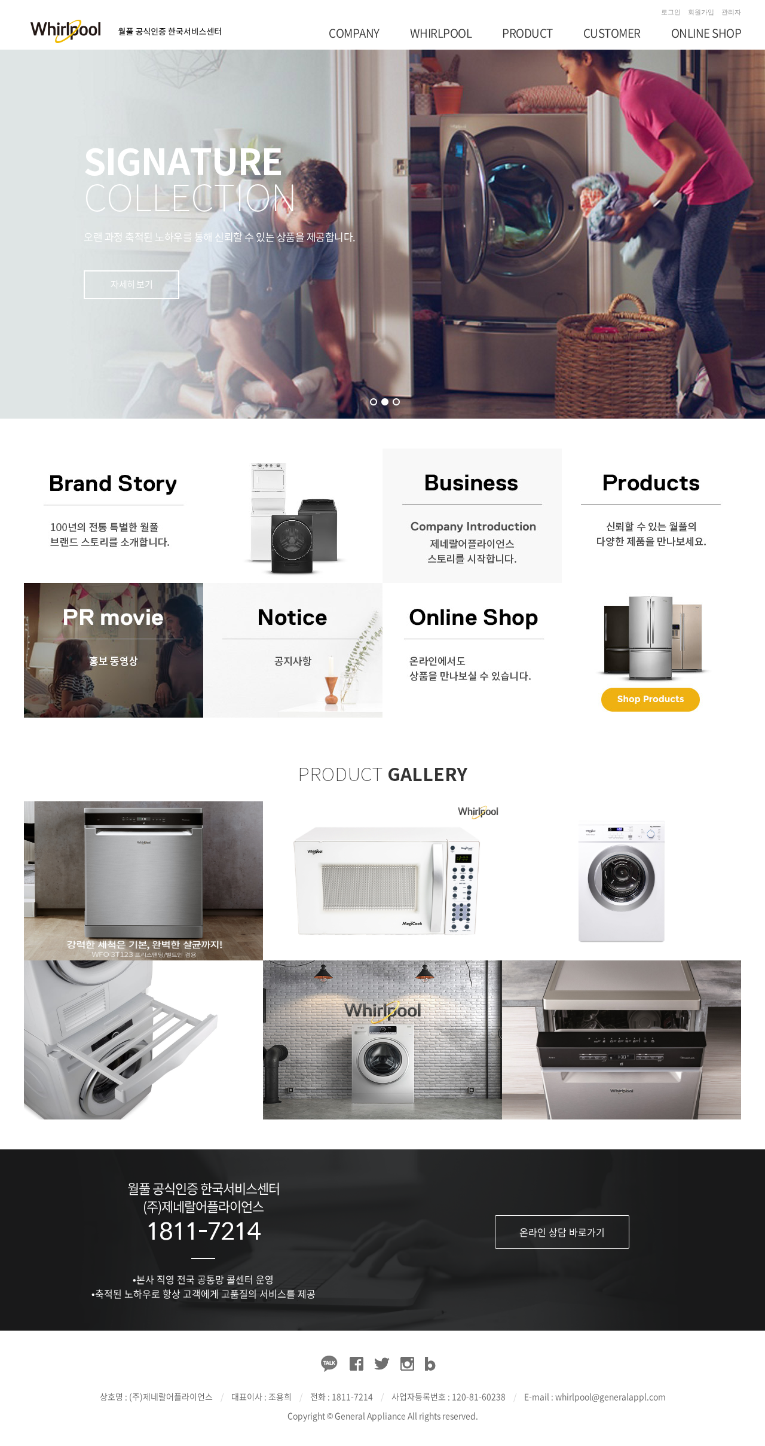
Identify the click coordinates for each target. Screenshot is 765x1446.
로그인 (671, 12)
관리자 (731, 12)
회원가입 (701, 12)
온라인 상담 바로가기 (562, 1232)
